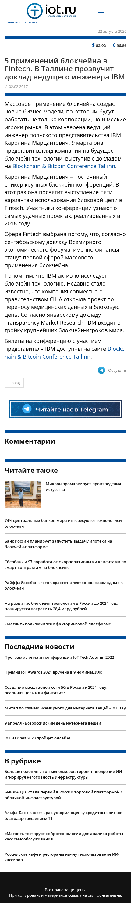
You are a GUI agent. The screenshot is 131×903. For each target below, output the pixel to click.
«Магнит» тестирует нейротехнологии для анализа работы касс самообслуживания (64, 836)
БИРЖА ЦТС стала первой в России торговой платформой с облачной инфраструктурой (63, 794)
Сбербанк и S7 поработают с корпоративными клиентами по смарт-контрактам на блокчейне (65, 564)
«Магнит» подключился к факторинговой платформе (58, 624)
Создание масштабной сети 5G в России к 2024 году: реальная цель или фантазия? (56, 690)
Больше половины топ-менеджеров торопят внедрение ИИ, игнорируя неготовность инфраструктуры (64, 774)
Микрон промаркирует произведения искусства (83, 486)
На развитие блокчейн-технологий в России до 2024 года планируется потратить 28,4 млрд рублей (62, 606)
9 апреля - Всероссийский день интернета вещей (53, 723)
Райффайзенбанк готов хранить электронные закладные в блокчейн (64, 585)
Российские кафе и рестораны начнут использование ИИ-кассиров (62, 857)
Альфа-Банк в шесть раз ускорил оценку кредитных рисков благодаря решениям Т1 (63, 815)
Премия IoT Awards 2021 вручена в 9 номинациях (53, 672)
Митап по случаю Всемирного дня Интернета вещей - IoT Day (65, 708)
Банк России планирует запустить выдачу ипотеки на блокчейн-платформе (58, 544)
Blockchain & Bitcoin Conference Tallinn (63, 166)
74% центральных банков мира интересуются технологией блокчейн (63, 523)
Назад (14, 382)
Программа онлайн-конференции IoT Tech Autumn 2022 (59, 657)
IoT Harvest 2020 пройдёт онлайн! (37, 738)
